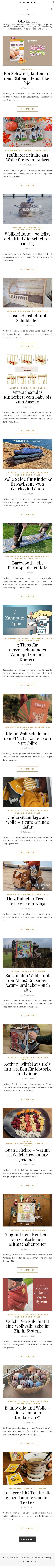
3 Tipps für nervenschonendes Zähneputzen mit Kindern (27, 652)
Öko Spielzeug (40, 311)
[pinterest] (24, 2)
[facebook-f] (31, 2)
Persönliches (32, 641)
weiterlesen (28, 109)
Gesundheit (24, 638)
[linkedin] (35, 2)
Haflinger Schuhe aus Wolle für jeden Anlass (27, 157)
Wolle (46, 151)
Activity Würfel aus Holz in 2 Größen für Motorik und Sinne (27, 1068)
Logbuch (12, 311)
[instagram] (20, 2)
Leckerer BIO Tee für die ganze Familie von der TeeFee (27, 1497)
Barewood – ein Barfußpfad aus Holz (27, 565)
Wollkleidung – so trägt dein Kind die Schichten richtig (27, 238)
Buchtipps (15, 971)
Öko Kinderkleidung (30, 151)
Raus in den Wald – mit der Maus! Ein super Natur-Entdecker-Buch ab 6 (27, 983)
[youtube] (28, 2)
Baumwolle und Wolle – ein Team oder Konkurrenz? (27, 1412)
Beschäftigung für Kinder (19, 556)
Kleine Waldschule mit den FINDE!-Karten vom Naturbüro (27, 738)
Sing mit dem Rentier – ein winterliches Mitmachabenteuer (27, 1239)
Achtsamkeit (9, 638)
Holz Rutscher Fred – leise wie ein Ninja (27, 901)
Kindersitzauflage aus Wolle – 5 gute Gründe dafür (27, 822)
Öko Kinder (27, 69)
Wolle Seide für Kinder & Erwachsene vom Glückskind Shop (27, 483)
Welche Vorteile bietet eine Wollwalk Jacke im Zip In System (27, 1326)
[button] (53, 2)
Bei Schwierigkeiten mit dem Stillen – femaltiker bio (27, 78)
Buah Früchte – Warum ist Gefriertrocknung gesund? (27, 1154)
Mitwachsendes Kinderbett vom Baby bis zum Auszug (27, 396)
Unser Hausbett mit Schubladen (27, 318)
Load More (27, 1539)
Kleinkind (37, 638)
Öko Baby (18, 228)
